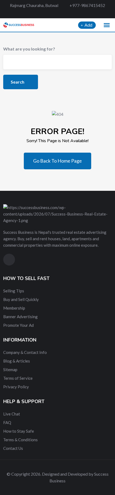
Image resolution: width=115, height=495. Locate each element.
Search (18, 81)
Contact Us (13, 448)
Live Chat (11, 413)
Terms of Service (18, 378)
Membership (14, 308)
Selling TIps (13, 290)
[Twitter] (56, 12)
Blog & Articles (16, 360)
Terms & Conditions (20, 439)
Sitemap (10, 369)
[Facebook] (47, 12)
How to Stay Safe (18, 431)
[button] (106, 25)
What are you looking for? (29, 48)
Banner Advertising (20, 316)
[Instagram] (74, 12)
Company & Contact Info (25, 352)
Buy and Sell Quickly (21, 299)
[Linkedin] (65, 12)
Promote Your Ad (18, 325)
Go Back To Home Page (57, 161)
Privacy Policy (16, 386)
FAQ (7, 422)
